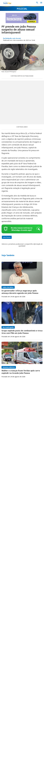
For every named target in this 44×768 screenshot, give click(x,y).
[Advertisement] (22, 102)
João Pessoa (7, 237)
